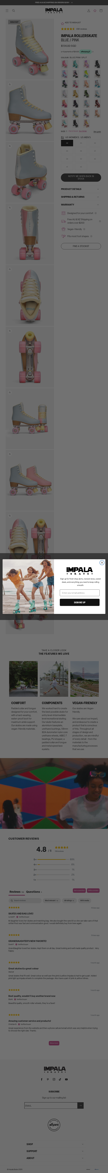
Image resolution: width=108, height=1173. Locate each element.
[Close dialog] (102, 562)
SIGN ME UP (79, 602)
